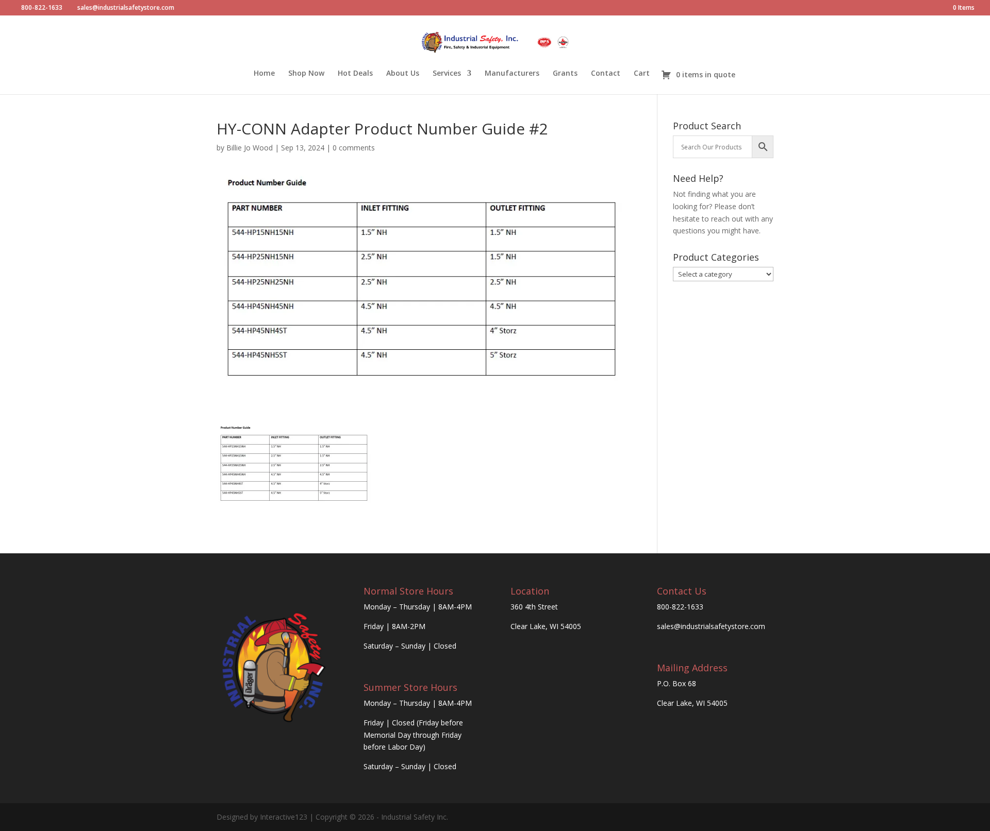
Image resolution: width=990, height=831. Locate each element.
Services (447, 74)
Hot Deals (355, 74)
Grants (565, 74)
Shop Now (306, 74)
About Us (402, 74)
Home (264, 74)
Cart (642, 74)
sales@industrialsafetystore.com (711, 626)
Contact (605, 74)
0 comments (354, 147)
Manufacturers (512, 74)
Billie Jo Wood (249, 147)
